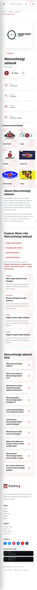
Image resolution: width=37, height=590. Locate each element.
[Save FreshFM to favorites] (4, 150)
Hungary (17, 11)
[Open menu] (4, 4)
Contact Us (7, 534)
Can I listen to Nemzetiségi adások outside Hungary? (14, 422)
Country (10, 11)
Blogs (5, 518)
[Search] (26, 4)
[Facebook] (5, 543)
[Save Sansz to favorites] (21, 130)
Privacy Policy (8, 526)
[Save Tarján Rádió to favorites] (4, 130)
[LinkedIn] (18, 543)
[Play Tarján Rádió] (10, 135)
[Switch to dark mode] (33, 4)
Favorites (6, 513)
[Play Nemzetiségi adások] (6, 73)
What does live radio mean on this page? (14, 433)
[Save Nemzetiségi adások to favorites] (23, 73)
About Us (6, 529)
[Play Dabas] (27, 175)
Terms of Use (8, 531)
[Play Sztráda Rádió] (10, 175)
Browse (6, 511)
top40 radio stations (13, 257)
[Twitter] (9, 543)
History (6, 516)
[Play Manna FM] (27, 155)
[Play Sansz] (27, 135)
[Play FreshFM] (10, 155)
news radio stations (12, 252)
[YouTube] (22, 543)
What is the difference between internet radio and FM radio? (15, 443)
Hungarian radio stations (14, 248)
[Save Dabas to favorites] (21, 170)
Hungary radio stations (13, 243)
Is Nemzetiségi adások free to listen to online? (15, 411)
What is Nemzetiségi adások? (14, 365)
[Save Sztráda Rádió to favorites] (4, 170)
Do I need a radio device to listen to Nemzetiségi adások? (15, 468)
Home (4, 11)
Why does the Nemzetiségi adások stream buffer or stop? (14, 456)
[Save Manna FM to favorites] (21, 150)
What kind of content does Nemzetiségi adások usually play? (14, 388)
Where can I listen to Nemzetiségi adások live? (14, 376)
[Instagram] (13, 543)
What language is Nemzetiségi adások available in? (14, 400)
